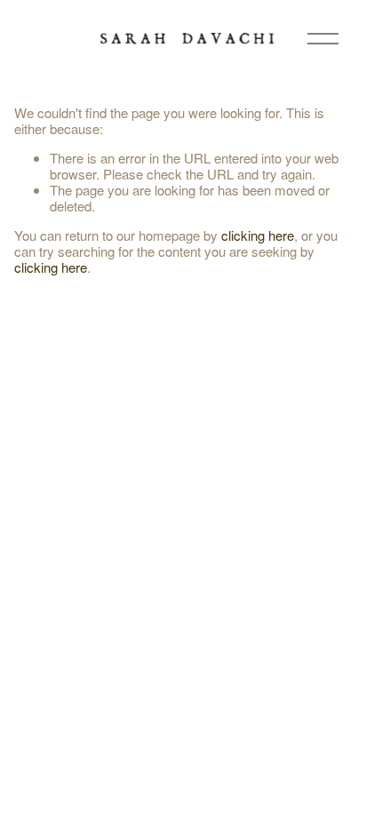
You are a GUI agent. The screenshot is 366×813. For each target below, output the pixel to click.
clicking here (257, 235)
